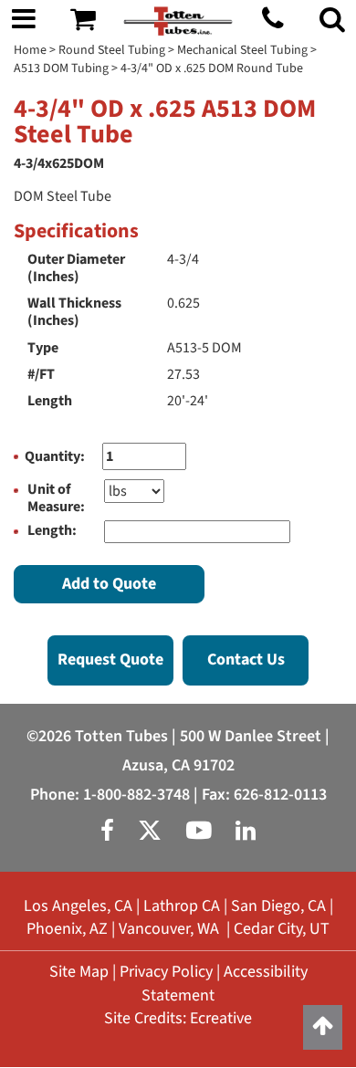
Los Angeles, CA (78, 906)
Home (30, 50)
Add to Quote (109, 583)
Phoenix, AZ (67, 928)
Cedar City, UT (282, 928)
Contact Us (246, 659)
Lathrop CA (181, 906)
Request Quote (110, 659)
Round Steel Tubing (111, 50)
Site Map (79, 971)
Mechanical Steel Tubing (242, 50)
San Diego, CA (278, 906)
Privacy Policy (166, 971)
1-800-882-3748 (136, 794)
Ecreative (221, 1018)
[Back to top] (322, 1027)
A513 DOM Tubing (61, 68)
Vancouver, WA (169, 928)
